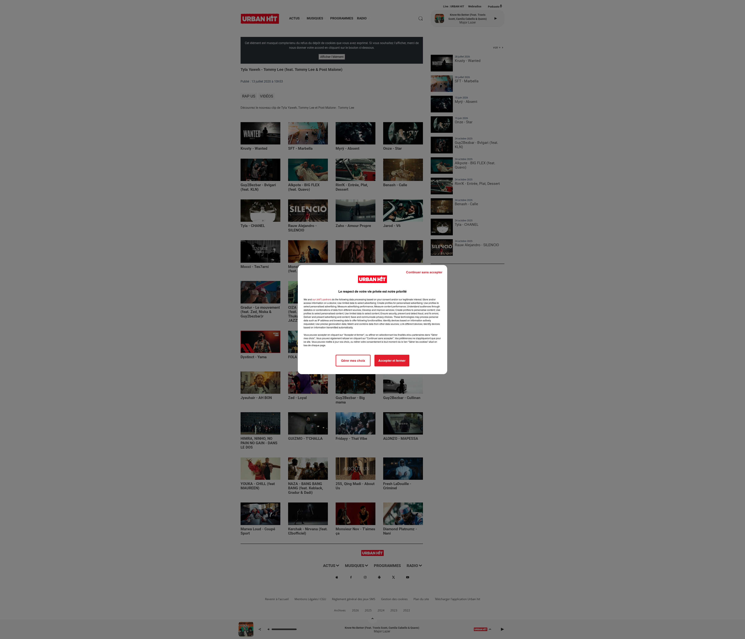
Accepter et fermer (391, 360)
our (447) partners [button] (321, 299)
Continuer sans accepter (424, 272)
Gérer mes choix (353, 360)
